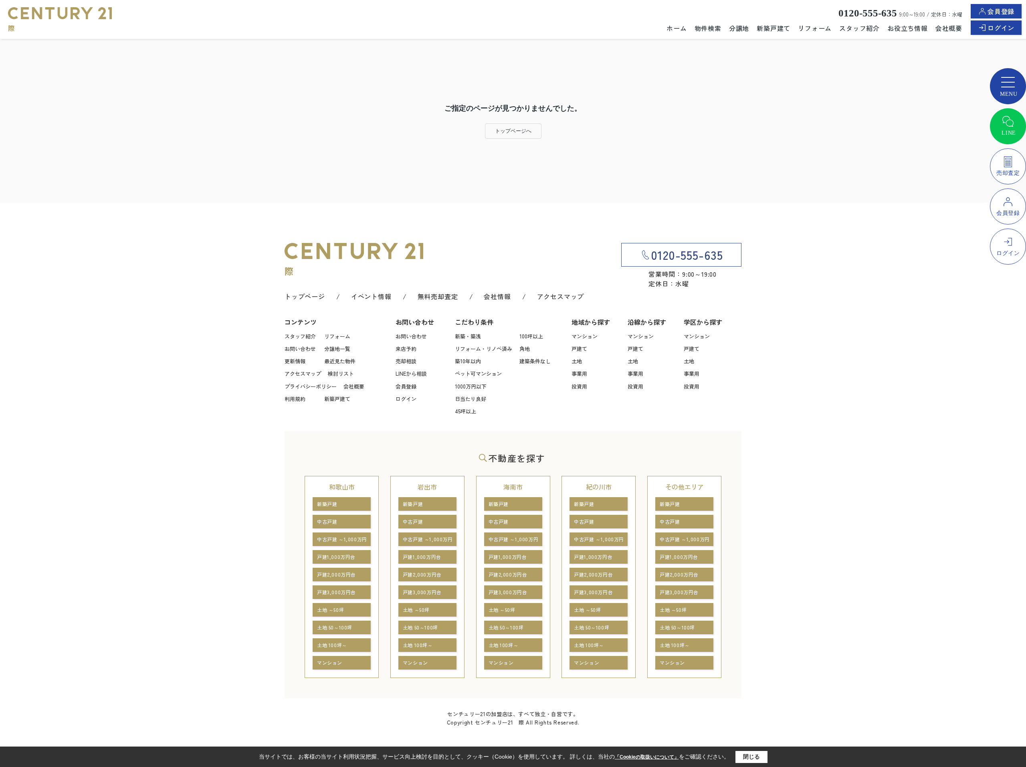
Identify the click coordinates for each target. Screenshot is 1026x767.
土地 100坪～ (332, 645)
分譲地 (739, 28)
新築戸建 (327, 503)
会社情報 (497, 296)
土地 (577, 361)
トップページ (305, 296)
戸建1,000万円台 (336, 556)
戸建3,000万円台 (336, 592)
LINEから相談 (411, 373)
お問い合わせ (300, 348)
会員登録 (1001, 11)
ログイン (1001, 27)
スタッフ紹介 (859, 28)
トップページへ (513, 131)
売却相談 (406, 361)
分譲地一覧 (337, 348)
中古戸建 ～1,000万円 (342, 539)
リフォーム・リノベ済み (483, 348)
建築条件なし (535, 361)
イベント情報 (371, 296)
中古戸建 (327, 521)
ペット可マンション (478, 373)
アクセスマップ (560, 296)
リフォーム (815, 28)
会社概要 (948, 28)
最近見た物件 (339, 361)
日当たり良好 (470, 399)
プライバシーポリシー (311, 386)
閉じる (751, 756)
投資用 (579, 386)
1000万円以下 (471, 386)
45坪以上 (465, 411)
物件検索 (708, 28)
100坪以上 (531, 336)
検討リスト (341, 373)
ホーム (676, 28)
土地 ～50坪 (330, 609)
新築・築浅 (468, 336)
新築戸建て (773, 28)
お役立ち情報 (907, 28)
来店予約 (406, 348)
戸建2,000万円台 (336, 574)
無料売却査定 (438, 296)
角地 (524, 348)
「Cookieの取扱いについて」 (647, 757)
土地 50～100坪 (334, 627)
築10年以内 (468, 361)
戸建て (579, 348)
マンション (585, 336)
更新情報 (295, 361)
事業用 (579, 373)
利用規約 (295, 399)
